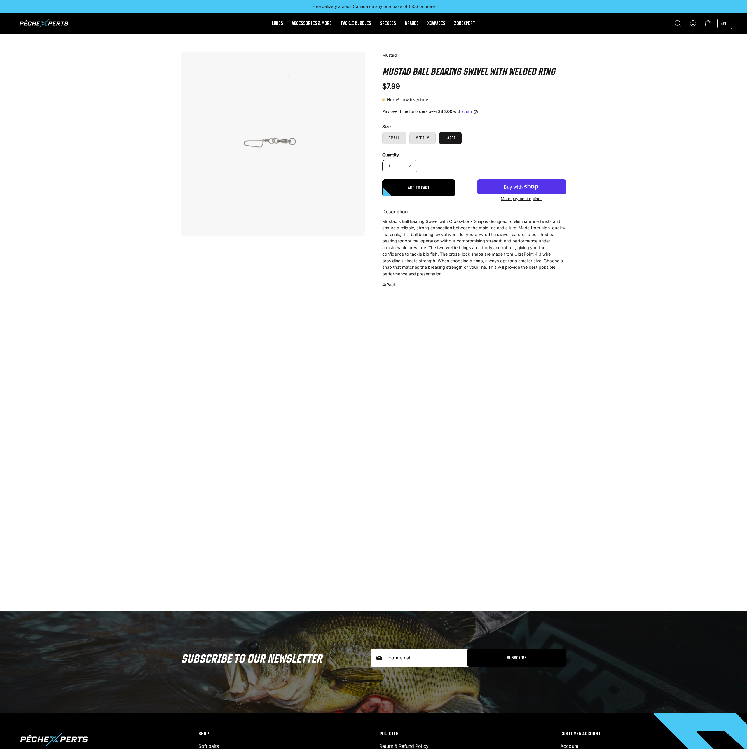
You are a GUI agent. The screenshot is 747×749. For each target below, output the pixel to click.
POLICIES (389, 733)
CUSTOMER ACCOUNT (580, 733)
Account (569, 746)
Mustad (389, 55)
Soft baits (208, 746)
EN (723, 23)
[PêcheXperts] (44, 23)
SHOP (203, 733)
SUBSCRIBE (516, 657)
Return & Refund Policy (404, 746)
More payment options (521, 198)
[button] (678, 23)
